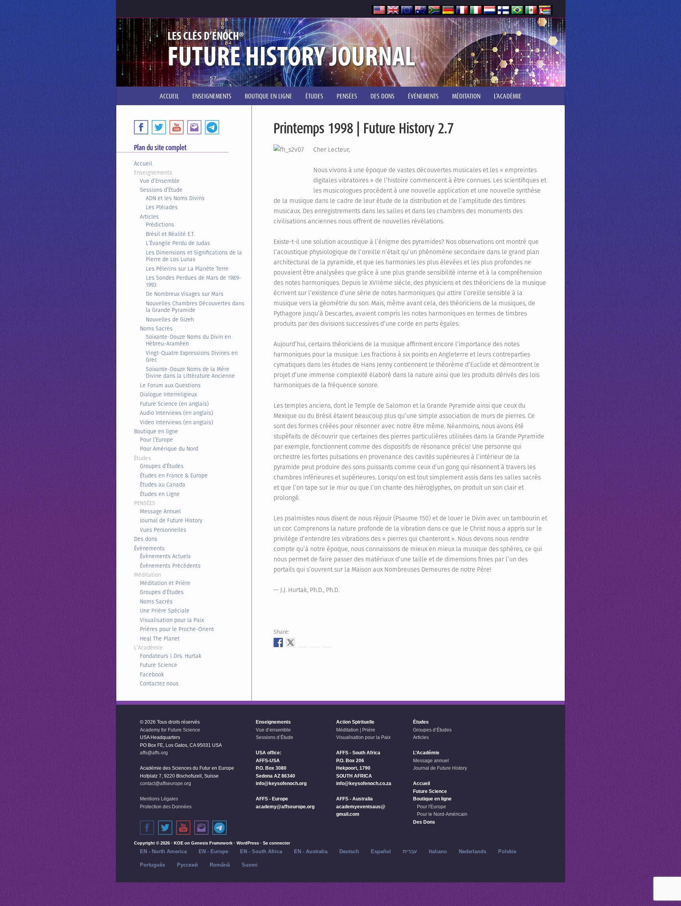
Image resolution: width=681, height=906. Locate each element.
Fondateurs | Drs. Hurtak (170, 656)
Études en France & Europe (174, 475)
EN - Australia (310, 851)
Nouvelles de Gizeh (170, 319)
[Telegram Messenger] (212, 127)
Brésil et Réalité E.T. (170, 234)
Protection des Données (166, 806)
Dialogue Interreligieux (168, 394)
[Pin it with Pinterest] (315, 642)
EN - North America (163, 851)
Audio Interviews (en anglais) (176, 413)
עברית (410, 851)
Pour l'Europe (431, 806)
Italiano (438, 851)
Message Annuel (160, 511)
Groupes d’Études (162, 466)
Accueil (143, 163)
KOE (178, 843)
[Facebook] (141, 127)
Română (220, 865)
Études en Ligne (160, 494)
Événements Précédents (170, 566)
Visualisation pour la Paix (172, 620)
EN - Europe (213, 851)
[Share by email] (327, 642)
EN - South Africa (261, 851)
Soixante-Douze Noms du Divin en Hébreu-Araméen (188, 340)
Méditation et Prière (165, 583)
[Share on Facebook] (278, 642)
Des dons (145, 539)
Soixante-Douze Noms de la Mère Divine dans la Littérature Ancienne (190, 372)
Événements (149, 548)
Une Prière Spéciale (165, 611)
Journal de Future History (171, 520)
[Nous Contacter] (194, 127)
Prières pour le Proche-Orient (177, 629)
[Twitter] (159, 127)
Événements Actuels (165, 556)
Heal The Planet (160, 638)
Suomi (250, 865)
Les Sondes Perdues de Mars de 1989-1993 (193, 281)
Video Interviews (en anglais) (176, 422)
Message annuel (431, 760)
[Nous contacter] (201, 828)
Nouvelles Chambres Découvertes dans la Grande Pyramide (195, 306)
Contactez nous (159, 683)
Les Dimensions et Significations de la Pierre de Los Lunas (194, 256)
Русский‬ (187, 865)
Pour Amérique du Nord (169, 449)
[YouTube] (176, 127)
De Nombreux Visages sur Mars (184, 294)
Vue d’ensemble (273, 730)
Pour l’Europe (156, 440)
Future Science (158, 665)
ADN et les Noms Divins (175, 198)
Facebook (152, 674)
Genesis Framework (212, 843)
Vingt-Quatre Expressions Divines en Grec (192, 356)
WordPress (247, 843)
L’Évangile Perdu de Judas (178, 243)
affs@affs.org (154, 753)
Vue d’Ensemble (160, 181)
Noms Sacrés (156, 328)
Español (381, 851)
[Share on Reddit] (302, 642)
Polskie (507, 851)
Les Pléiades (162, 207)
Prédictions (160, 224)
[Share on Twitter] (290, 642)
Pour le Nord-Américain (442, 814)
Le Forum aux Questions (170, 385)
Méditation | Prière (355, 730)
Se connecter (276, 843)
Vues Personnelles (163, 530)
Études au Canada (162, 484)
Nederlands (472, 851)
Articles (149, 217)
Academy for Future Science (170, 730)
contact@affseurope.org (165, 783)
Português (152, 865)
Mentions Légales (159, 799)
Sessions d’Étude (161, 190)
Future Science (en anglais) (174, 404)
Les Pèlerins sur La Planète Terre (187, 269)
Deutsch (349, 851)
